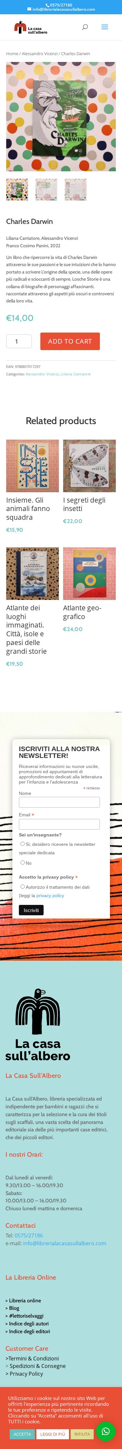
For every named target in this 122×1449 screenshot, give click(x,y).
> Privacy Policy (24, 1373)
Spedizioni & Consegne (38, 1366)
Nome (25, 793)
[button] (105, 1431)
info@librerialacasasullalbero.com (64, 1243)
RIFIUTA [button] (82, 1434)
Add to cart (70, 341)
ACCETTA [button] (22, 1434)
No (29, 863)
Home (12, 53)
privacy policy (50, 895)
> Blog (12, 1308)
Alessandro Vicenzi (40, 53)
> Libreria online (23, 1300)
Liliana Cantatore (76, 373)
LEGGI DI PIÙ (52, 1434)
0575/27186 (29, 1235)
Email (26, 815)
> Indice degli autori (27, 1324)
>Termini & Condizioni (32, 1358)
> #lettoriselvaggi (25, 1316)
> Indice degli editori (28, 1331)
